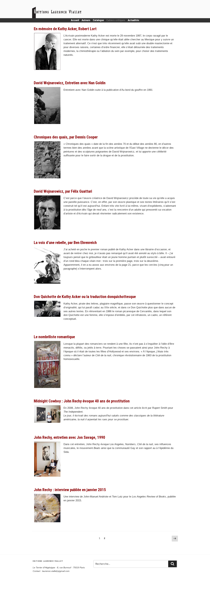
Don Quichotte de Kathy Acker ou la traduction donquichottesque (85, 296)
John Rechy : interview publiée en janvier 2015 (70, 490)
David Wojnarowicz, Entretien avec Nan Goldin (69, 83)
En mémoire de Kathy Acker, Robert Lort (65, 29)
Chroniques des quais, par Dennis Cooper (66, 137)
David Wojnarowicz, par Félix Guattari (63, 191)
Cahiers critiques (115, 20)
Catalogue (98, 20)
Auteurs (86, 20)
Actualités (133, 20)
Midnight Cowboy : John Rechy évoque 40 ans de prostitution (82, 401)
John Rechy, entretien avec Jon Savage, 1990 (69, 437)
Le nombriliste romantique (54, 337)
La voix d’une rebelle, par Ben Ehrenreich (65, 242)
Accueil (75, 20)
